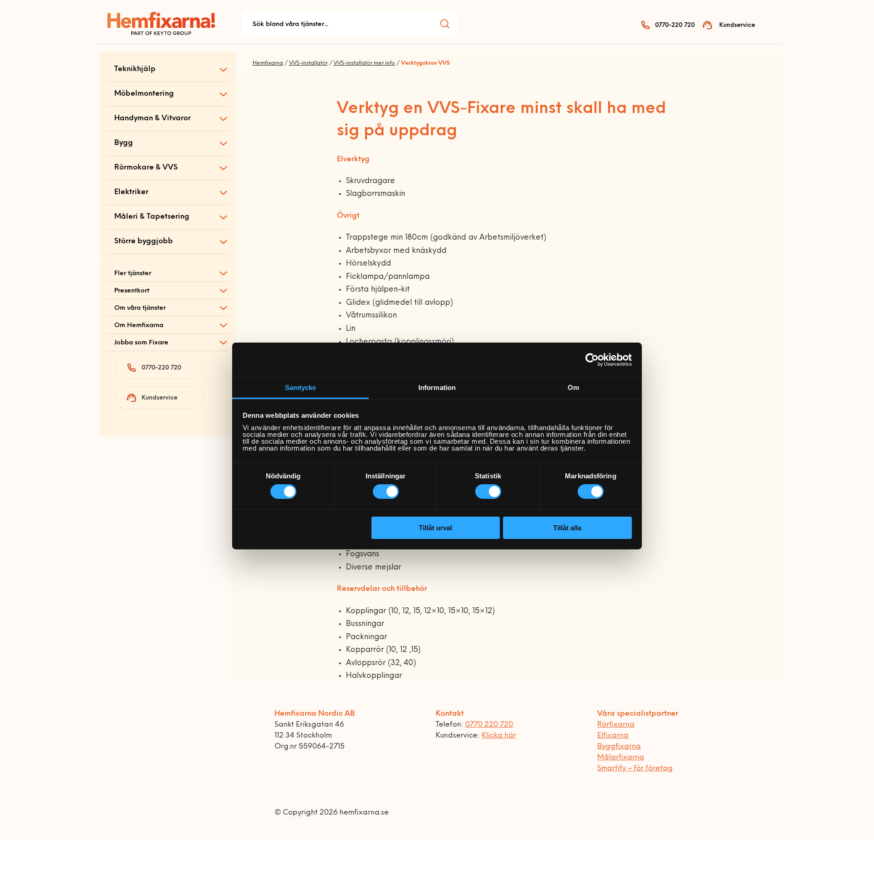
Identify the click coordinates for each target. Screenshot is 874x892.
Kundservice (737, 25)
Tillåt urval (435, 528)
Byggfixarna (619, 746)
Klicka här (499, 735)
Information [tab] (437, 387)
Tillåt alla (567, 528)
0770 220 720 (489, 724)
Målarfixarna (620, 757)
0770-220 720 (675, 25)
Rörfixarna (616, 724)
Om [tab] (573, 387)
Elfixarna (613, 735)
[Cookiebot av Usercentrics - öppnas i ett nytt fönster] (592, 359)
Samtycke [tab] (300, 387)
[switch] (386, 491)
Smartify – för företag (635, 768)
